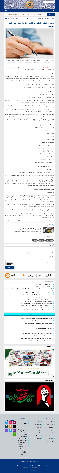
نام (53, 249)
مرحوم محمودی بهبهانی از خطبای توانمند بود (44, 307)
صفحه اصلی (52, 18)
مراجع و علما (50, 424)
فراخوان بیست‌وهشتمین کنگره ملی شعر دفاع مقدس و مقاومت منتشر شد (38, 331)
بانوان (39, 430)
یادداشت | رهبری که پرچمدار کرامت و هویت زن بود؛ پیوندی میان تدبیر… (38, 323)
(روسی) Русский (23, 438)
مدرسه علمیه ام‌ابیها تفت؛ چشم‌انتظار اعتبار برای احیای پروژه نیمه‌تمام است (38, 301)
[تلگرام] (6, 422)
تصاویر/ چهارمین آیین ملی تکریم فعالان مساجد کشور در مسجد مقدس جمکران (37, 333)
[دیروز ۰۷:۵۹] (29, 363)
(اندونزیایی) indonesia (24, 452)
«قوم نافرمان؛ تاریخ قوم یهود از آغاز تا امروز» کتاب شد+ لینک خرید (39, 341)
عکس (52, 433)
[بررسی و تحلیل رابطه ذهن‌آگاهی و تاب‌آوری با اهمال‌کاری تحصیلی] (29, 43)
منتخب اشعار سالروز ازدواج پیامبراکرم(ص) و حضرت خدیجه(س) (40, 299)
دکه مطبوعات (48, 347)
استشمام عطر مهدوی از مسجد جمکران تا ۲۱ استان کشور (41, 320)
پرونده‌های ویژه (48, 380)
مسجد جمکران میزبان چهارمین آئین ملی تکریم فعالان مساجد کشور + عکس (38, 310)
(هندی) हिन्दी (24, 432)
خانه (52, 421)
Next (7, 396)
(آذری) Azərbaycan (22, 443)
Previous (51, 396)
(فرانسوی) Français (22, 430)
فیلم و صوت (38, 433)
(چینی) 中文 (24, 455)
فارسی (25, 421)
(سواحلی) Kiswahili (22, 445)
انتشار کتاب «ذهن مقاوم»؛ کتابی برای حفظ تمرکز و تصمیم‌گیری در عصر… (38, 336)
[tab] (29, 314)
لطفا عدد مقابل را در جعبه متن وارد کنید (43, 263)
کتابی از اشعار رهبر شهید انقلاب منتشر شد (44, 328)
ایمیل (27, 249)
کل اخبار (39, 421)
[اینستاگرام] (14, 422)
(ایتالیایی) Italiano (22, 447)
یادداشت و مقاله (40, 18)
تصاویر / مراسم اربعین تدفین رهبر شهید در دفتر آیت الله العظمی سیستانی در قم (37, 303)
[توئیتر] (14, 426)
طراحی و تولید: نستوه (28, 471)
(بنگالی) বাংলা (24, 434)
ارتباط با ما (50, 438)
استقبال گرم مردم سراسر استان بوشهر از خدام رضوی (32, 228)
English (25, 424)
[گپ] (6, 430)
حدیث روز (51, 14)
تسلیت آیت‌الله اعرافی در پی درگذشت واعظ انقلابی (43, 284)
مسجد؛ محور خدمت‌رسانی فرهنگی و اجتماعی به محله (41, 326)
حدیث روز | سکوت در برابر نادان (38, 14)
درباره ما (39, 438)
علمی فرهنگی (46, 18)
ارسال (9, 267)
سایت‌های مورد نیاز (48, 436)
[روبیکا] (14, 430)
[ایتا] (10, 426)
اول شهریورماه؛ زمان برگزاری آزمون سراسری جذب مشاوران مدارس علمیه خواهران (36, 338)
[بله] (6, 426)
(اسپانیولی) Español (22, 440)
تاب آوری (41, 240)
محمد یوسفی (49, 240)
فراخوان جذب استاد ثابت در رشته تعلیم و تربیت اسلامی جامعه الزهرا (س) (38, 292)
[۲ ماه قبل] (29, 396)
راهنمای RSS (50, 441)
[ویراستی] (10, 430)
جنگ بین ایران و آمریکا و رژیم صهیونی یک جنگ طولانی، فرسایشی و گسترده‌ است (37, 305)
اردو (26, 428)
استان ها (51, 427)
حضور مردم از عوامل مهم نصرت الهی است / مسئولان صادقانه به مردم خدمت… (36, 318)
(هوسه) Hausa (23, 449)
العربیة (25, 426)
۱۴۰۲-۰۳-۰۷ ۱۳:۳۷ (38, 233)
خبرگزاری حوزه (46, 68)
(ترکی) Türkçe (24, 436)
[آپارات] (10, 422)
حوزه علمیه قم (37, 424)
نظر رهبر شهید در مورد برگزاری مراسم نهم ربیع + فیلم (42, 297)
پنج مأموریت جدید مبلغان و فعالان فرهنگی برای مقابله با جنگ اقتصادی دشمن (37, 294)
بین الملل (38, 427)
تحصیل (35, 240)
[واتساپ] (14, 434)
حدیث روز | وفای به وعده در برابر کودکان (20, 14)
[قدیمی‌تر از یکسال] (48, 230)
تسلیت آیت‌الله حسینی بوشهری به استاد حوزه (44, 286)
